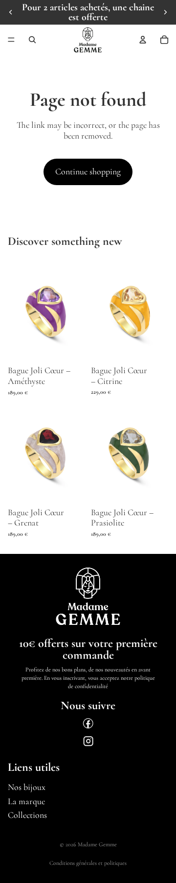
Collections (27, 815)
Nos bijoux (26, 787)
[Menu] (11, 39)
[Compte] (143, 39)
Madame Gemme (97, 844)
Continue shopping (88, 171)
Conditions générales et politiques (88, 862)
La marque (26, 801)
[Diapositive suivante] (165, 12)
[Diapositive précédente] (11, 12)
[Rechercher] (32, 39)
